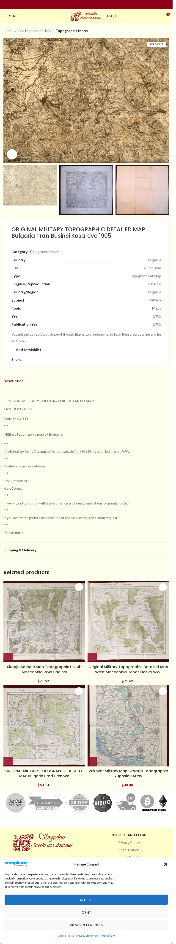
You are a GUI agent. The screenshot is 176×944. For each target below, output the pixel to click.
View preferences (86, 925)
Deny (86, 912)
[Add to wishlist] (79, 587)
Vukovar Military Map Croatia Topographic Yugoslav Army (128, 773)
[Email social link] (36, 359)
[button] (165, 864)
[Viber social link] (74, 359)
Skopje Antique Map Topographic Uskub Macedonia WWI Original (44, 669)
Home (8, 30)
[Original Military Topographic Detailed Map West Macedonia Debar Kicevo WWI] (128, 622)
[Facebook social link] (78, 5)
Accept (86, 900)
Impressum (108, 935)
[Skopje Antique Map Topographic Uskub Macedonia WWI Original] (44, 622)
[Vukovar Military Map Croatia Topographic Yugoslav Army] (128, 726)
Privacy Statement (87, 935)
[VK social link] (63, 359)
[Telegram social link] (69, 359)
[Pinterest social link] (89, 5)
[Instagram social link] (83, 5)
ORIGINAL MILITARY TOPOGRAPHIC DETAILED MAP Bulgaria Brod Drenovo (44, 773)
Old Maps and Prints (34, 30)
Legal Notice (129, 849)
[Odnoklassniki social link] (52, 359)
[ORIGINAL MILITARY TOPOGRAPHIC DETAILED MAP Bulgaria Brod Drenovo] (44, 726)
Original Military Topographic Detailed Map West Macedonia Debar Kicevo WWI (128, 669)
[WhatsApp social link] (58, 359)
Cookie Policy (66, 935)
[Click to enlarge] (12, 154)
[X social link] (30, 359)
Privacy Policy (129, 842)
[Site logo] (86, 15)
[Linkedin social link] (94, 5)
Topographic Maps (72, 30)
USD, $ (112, 16)
